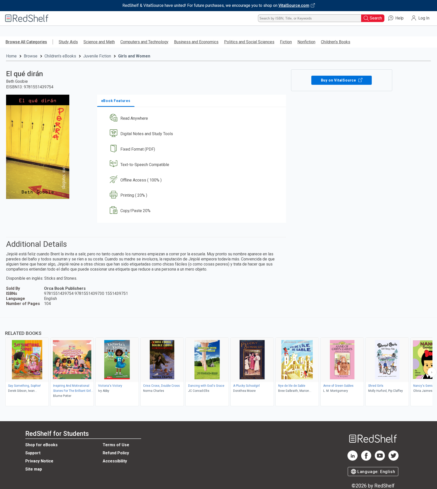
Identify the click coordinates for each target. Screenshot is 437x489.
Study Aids (68, 41)
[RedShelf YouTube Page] (380, 459)
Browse (30, 56)
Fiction (286, 41)
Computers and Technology (144, 41)
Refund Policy (116, 453)
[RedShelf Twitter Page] (393, 459)
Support (32, 453)
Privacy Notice (39, 461)
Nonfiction (306, 41)
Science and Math (99, 41)
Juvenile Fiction (97, 56)
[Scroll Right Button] (431, 372)
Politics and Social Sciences (249, 41)
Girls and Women (134, 56)
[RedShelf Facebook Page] (366, 459)
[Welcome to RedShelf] (27, 18)
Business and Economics (196, 41)
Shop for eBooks (41, 444)
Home (11, 56)
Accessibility (115, 461)
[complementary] (218, 362)
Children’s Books (335, 41)
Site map (33, 469)
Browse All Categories (26, 41)
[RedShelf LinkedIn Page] (352, 459)
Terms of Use (116, 444)
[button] (192, 118)
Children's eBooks (60, 56)
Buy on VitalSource (339, 80)
